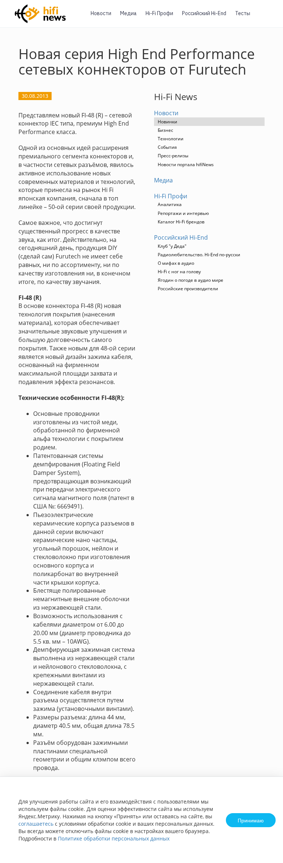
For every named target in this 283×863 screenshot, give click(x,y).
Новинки (167, 122)
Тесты (242, 13)
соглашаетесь (35, 823)
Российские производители (188, 288)
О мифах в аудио (176, 263)
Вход (266, 17)
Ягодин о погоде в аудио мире (190, 280)
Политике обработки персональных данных (114, 838)
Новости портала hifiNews (186, 164)
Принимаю (251, 820)
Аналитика (170, 204)
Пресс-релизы (173, 156)
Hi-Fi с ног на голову (179, 271)
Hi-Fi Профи (159, 13)
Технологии (171, 139)
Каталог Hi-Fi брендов (181, 222)
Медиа (128, 13)
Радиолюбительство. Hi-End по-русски (199, 254)
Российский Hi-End (204, 13)
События (167, 147)
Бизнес (165, 130)
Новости (101, 13)
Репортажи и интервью (183, 213)
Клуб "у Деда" (172, 246)
